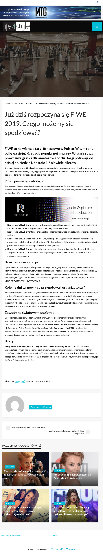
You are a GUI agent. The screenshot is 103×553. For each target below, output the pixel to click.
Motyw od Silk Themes (63, 549)
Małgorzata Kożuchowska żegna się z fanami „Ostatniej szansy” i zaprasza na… (24, 474)
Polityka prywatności (11, 535)
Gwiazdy (10, 467)
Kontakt (56, 535)
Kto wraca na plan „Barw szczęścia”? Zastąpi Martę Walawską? (73, 476)
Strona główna (11, 104)
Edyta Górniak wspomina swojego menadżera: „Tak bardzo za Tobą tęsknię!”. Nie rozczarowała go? (72, 511)
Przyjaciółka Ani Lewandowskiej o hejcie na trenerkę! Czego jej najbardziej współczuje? (22, 511)
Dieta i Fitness (26, 104)
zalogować (20, 381)
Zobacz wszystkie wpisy (40, 407)
